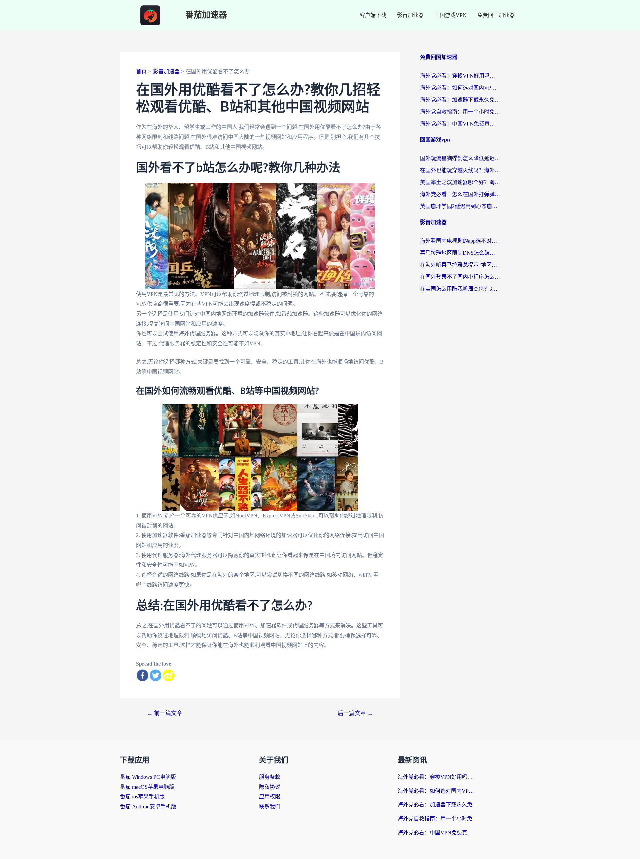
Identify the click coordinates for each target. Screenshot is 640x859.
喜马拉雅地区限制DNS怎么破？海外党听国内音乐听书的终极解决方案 (460, 253)
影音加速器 (410, 15)
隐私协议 (269, 787)
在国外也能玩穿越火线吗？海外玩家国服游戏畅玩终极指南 (460, 170)
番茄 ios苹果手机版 (142, 796)
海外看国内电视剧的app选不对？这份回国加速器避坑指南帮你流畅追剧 (460, 241)
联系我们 (269, 806)
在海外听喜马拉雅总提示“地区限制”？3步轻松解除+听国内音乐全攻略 (460, 265)
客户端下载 (373, 15)
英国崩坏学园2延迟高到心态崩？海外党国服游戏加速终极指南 (460, 206)
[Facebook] (142, 675)
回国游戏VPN (450, 15)
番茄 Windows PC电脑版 (148, 777)
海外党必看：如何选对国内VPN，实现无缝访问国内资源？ (460, 88)
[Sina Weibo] (168, 675)
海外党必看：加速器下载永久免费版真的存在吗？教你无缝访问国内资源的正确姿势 (460, 100)
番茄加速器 (206, 15)
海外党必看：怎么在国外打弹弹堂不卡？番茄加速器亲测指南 (460, 194)
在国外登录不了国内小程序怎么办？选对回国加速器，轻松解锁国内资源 (460, 277)
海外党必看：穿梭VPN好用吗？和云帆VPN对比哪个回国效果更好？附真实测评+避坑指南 (460, 76)
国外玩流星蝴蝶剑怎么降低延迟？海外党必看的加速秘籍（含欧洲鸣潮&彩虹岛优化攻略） (460, 158)
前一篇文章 (164, 713)
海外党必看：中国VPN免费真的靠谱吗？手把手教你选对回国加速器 (460, 124)
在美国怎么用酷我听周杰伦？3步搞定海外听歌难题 (460, 289)
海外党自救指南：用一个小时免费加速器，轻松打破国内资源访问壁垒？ (460, 112)
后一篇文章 (355, 713)
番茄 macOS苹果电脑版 (147, 787)
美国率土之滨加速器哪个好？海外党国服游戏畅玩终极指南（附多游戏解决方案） (460, 182)
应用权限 (269, 796)
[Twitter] (155, 675)
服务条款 (269, 777)
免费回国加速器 (496, 15)
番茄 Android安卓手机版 (148, 806)
